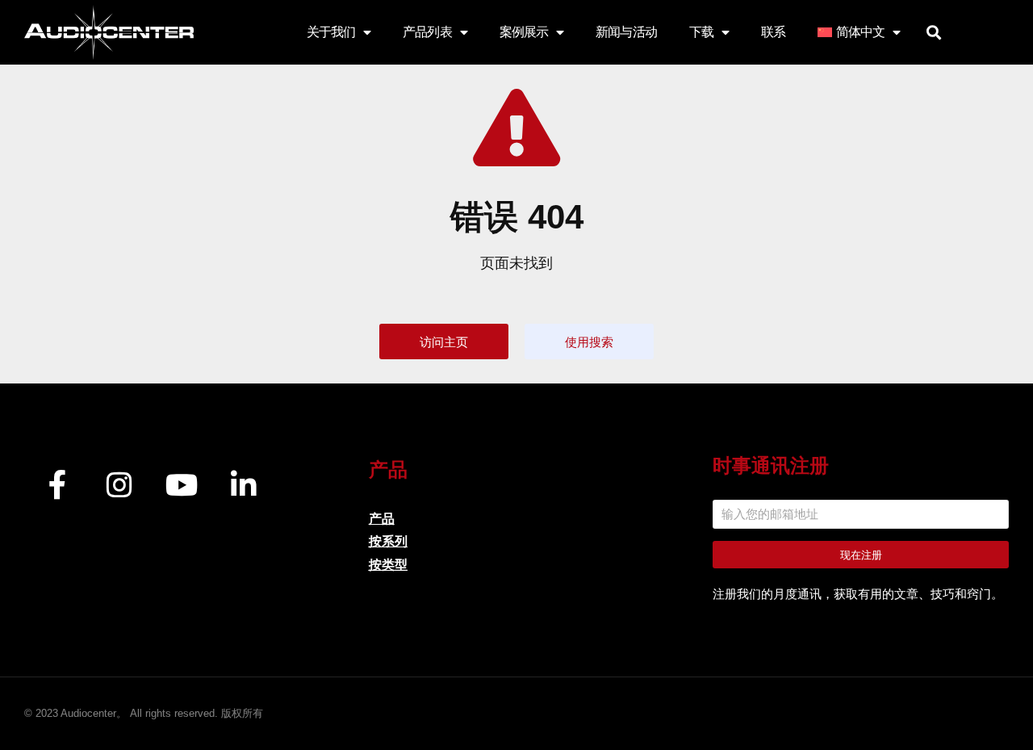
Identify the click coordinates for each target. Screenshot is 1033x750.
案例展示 (524, 32)
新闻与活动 (626, 32)
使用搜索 (589, 342)
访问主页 (444, 342)
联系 (773, 32)
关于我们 (331, 32)
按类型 (388, 565)
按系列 (388, 541)
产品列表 (427, 32)
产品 (382, 519)
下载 (701, 32)
